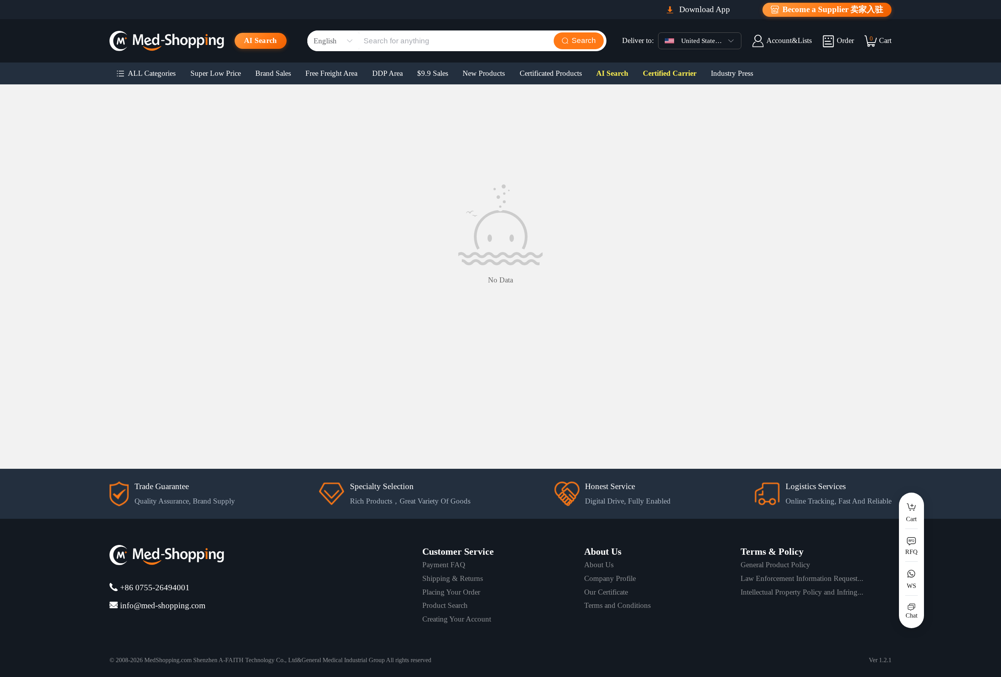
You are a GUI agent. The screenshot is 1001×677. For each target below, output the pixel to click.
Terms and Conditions (617, 605)
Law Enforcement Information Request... (802, 578)
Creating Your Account (456, 619)
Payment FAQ (443, 565)
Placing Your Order (451, 592)
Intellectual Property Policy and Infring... (802, 592)
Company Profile (610, 578)
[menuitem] (146, 73)
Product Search (445, 605)
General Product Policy (775, 565)
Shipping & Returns (452, 578)
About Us (599, 565)
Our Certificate (606, 592)
